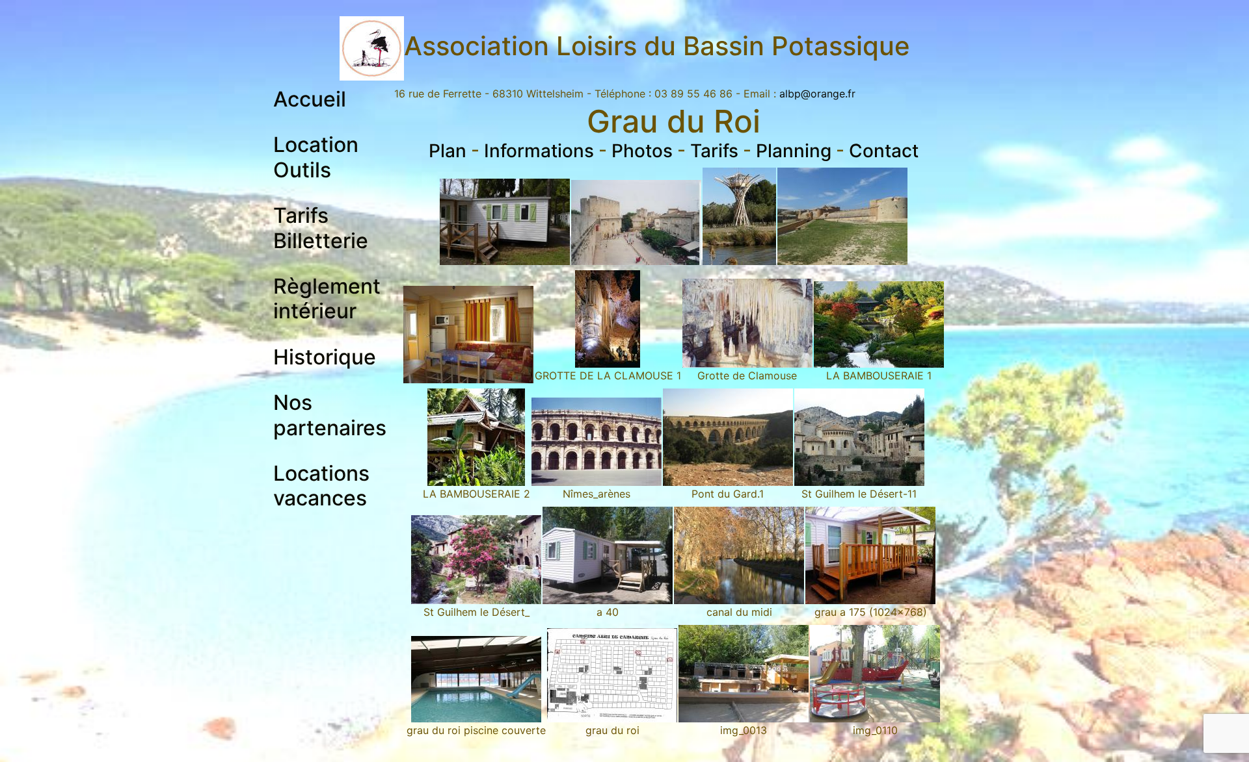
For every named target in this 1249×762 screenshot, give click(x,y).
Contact (884, 151)
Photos (642, 151)
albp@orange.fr (817, 93)
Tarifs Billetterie (320, 228)
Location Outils (315, 157)
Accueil (309, 99)
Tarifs (714, 151)
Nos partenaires (329, 415)
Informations (539, 151)
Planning (793, 151)
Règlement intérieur (327, 298)
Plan (447, 151)
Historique (324, 357)
